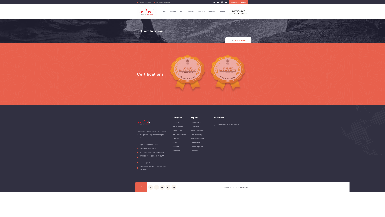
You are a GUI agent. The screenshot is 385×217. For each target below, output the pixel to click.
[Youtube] (226, 2)
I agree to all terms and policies (228, 124)
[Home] (147, 11)
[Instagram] (213, 2)
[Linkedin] (222, 2)
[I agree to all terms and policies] (214, 125)
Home (231, 40)
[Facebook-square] (156, 187)
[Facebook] (218, 2)
